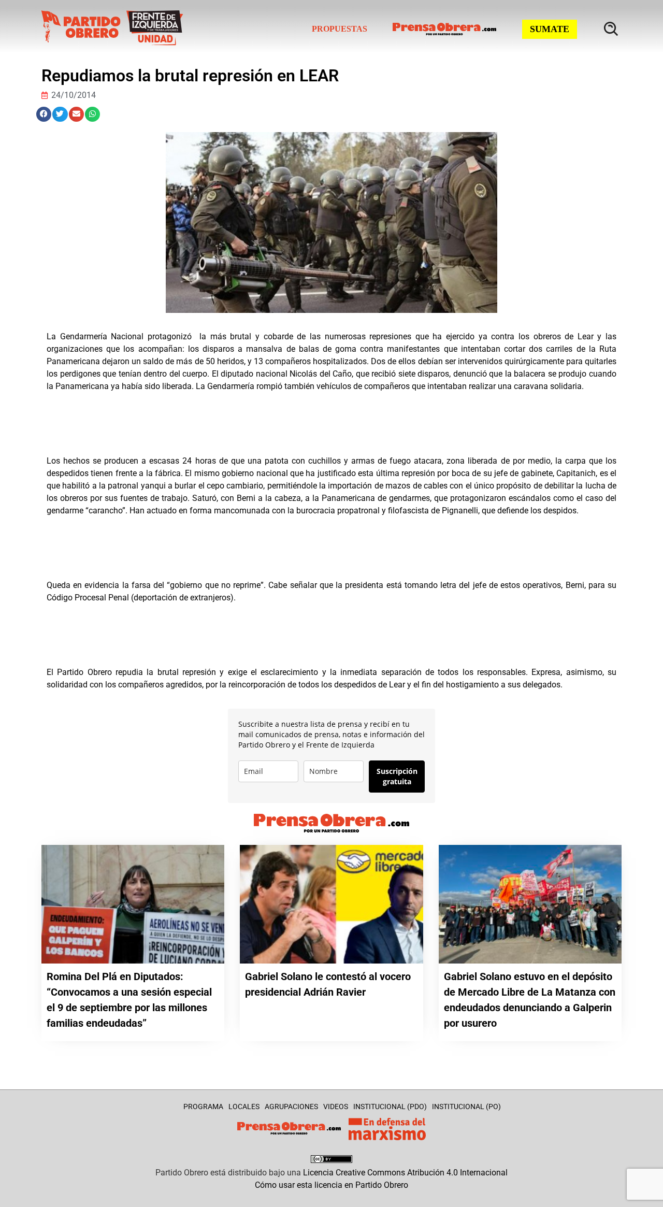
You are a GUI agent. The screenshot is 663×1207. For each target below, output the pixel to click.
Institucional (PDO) (390, 1106)
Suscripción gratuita (397, 776)
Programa (203, 1106)
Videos (335, 1106)
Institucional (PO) (466, 1106)
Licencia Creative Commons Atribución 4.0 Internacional (405, 1172)
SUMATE (549, 29)
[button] (43, 114)
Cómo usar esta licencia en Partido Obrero (331, 1185)
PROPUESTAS (339, 28)
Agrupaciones (291, 1106)
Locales (244, 1106)
